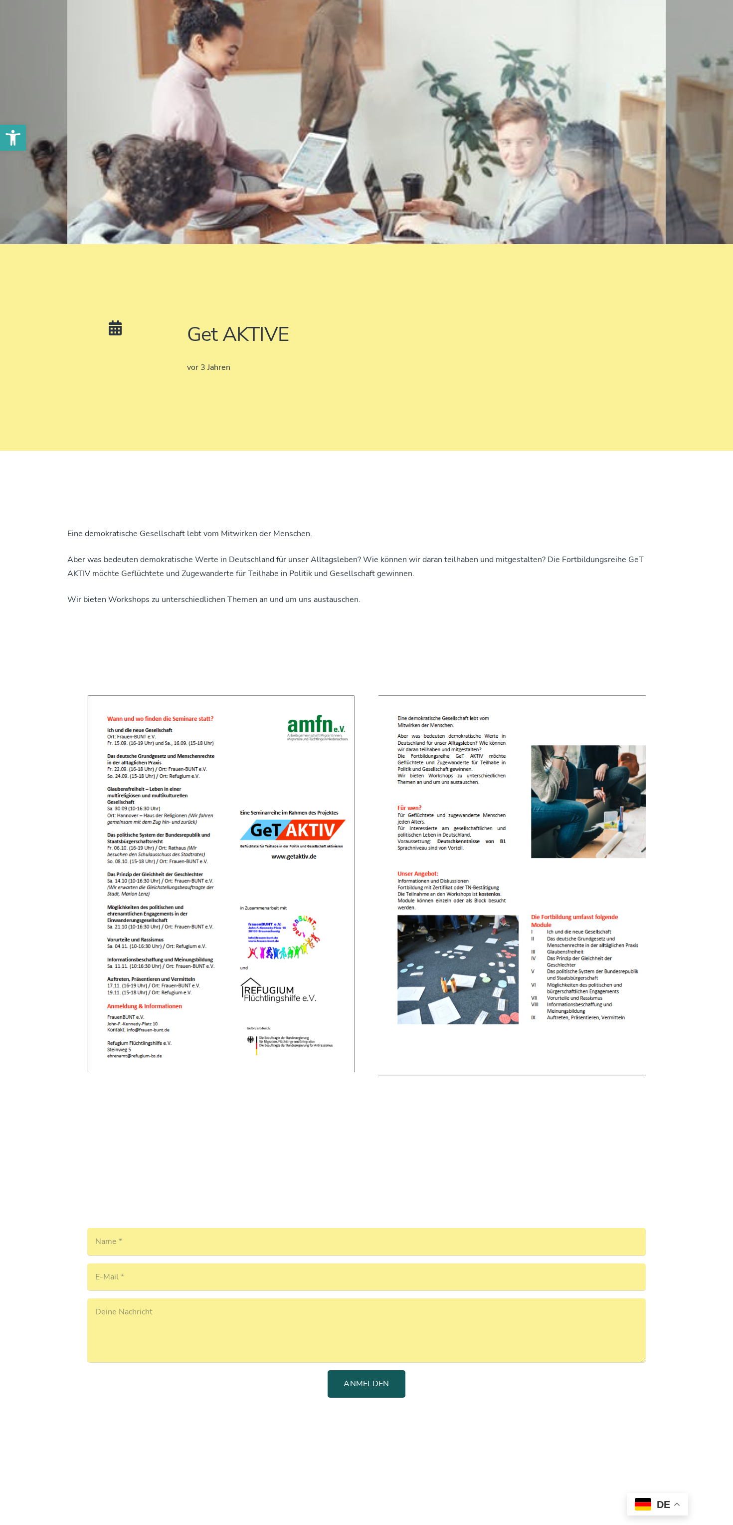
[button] (13, 138)
